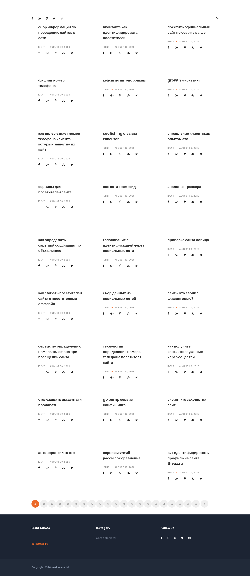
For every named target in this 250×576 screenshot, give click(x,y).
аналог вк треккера (184, 186)
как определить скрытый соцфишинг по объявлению (59, 245)
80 (156, 504)
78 (140, 504)
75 (116, 504)
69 (68, 504)
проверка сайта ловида (188, 239)
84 (188, 504)
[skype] (175, 538)
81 (164, 504)
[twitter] (182, 538)
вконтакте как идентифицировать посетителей (120, 32)
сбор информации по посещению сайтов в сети (57, 32)
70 (76, 504)
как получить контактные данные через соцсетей (185, 351)
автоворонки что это (56, 452)
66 (44, 504)
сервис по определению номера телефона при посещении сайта (59, 351)
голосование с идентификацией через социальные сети (123, 245)
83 (180, 504)
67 (52, 504)
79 (148, 504)
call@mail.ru (39, 543)
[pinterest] (168, 538)
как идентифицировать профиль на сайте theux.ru (188, 458)
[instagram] (189, 538)
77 (132, 504)
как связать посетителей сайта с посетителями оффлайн (60, 298)
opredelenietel (106, 538)
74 (108, 504)
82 (172, 504)
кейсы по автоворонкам (124, 80)
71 (84, 504)
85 (196, 504)
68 (60, 504)
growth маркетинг (184, 80)
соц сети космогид (119, 186)
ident (41, 47)
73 (100, 504)
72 (92, 504)
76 (124, 504)
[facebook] (162, 538)
